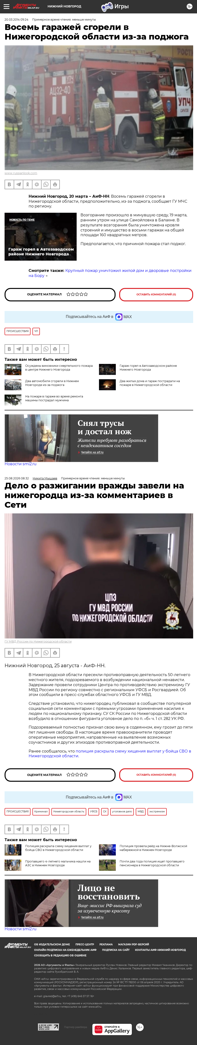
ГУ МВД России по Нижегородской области (38, 641)
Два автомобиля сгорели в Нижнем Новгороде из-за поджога (52, 383)
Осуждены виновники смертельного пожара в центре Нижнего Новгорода (59, 367)
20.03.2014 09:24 (16, 19)
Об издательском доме (52, 944)
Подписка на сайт (115, 950)
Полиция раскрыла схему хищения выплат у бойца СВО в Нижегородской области (58, 848)
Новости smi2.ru (21, 464)
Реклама (106, 944)
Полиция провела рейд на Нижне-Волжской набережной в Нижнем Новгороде (153, 848)
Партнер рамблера (75, 1027)
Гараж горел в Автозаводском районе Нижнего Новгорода (148, 367)
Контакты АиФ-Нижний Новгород (160, 950)
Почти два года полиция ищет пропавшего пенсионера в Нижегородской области (152, 863)
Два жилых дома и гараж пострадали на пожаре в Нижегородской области (150, 383)
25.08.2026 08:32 (17, 478)
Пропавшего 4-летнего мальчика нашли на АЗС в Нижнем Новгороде (58, 863)
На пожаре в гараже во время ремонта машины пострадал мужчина (54, 398)
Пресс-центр (84, 944)
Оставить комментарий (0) (156, 294)
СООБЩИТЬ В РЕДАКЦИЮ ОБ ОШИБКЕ (60, 955)
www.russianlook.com (21, 173)
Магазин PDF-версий (133, 944)
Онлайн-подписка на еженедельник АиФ (65, 950)
